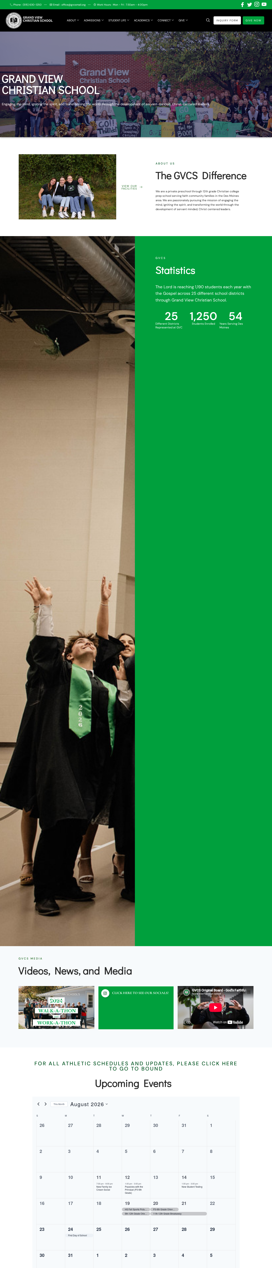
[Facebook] (242, 4)
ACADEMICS (142, 20)
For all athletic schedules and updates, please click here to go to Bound (136, 1066)
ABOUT (71, 20)
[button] (208, 20)
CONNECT (164, 20)
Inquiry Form (227, 20)
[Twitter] (249, 4)
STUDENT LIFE (117, 20)
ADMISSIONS (92, 20)
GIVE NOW (253, 20)
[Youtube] (263, 4)
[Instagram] (256, 4)
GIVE (182, 20)
